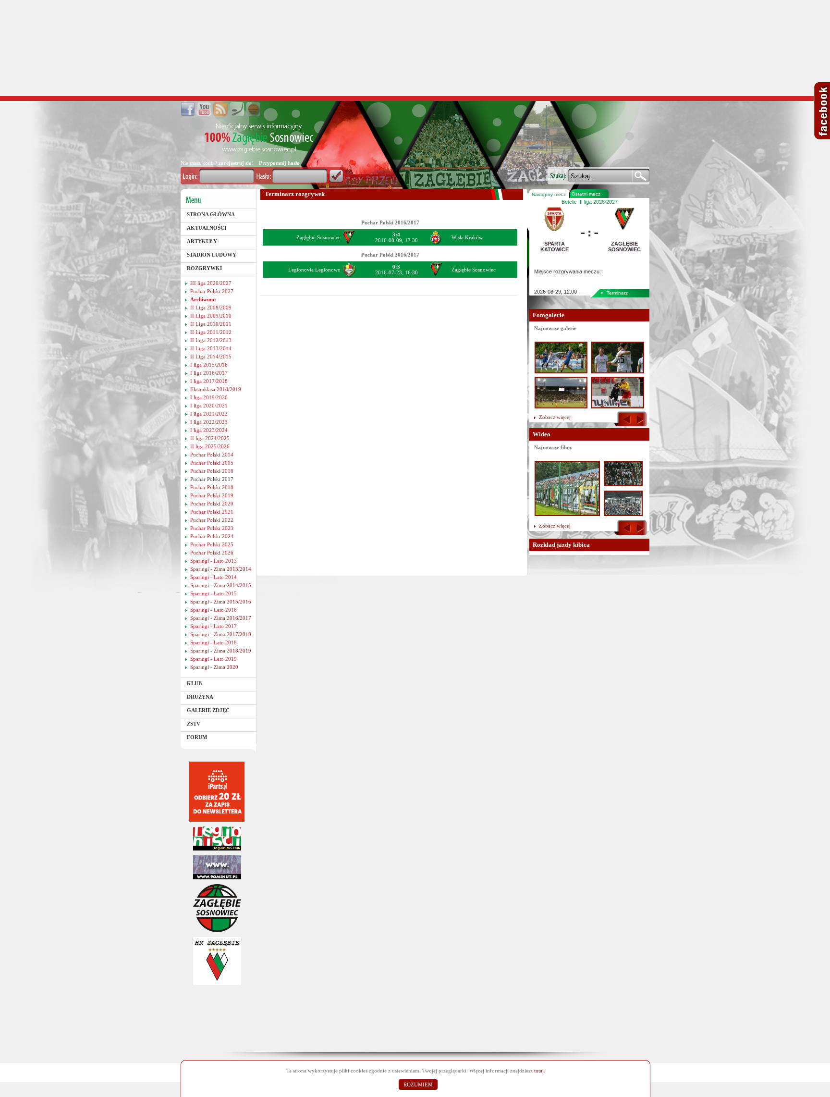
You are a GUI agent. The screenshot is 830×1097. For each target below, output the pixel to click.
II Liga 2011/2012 (211, 332)
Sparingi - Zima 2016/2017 (220, 618)
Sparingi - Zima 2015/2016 (220, 601)
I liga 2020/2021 (209, 405)
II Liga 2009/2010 (211, 316)
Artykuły (202, 241)
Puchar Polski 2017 (211, 479)
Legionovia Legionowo (314, 269)
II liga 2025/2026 (210, 446)
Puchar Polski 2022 (211, 520)
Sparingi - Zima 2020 (214, 667)
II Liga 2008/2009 (211, 307)
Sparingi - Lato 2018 (213, 642)
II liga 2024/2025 (210, 438)
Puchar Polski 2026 (211, 552)
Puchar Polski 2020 (211, 503)
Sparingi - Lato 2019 (213, 659)
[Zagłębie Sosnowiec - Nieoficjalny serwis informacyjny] (259, 138)
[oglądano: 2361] (617, 371)
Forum (197, 737)
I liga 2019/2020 (209, 397)
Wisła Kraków (467, 237)
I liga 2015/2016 (209, 365)
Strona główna (211, 214)
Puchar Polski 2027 (211, 291)
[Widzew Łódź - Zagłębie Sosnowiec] (623, 483)
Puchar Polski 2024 (211, 536)
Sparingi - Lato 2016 (213, 610)
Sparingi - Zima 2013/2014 (220, 569)
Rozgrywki (204, 268)
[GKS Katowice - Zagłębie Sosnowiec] (567, 513)
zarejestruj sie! (236, 163)
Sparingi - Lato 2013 (213, 561)
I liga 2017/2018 (209, 381)
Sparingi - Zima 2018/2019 (220, 650)
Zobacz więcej (555, 417)
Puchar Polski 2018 (211, 487)
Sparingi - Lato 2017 (213, 626)
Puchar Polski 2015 (211, 463)
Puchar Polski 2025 (211, 544)
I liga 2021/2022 (209, 414)
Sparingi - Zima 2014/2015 (220, 585)
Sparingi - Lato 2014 (213, 577)
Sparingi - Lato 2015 (213, 593)
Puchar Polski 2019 (211, 495)
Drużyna (200, 697)
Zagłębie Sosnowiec (318, 237)
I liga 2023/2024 (209, 430)
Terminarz (617, 293)
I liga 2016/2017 (209, 373)
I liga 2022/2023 (209, 422)
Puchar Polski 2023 (211, 528)
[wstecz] (627, 420)
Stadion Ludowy (211, 255)
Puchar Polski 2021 (211, 512)
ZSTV (193, 724)
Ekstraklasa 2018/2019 (215, 389)
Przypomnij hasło (279, 163)
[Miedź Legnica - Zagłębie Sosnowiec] (623, 513)
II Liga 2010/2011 (211, 324)
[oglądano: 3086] (617, 406)
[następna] (640, 420)
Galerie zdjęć (208, 710)
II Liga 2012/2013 (211, 340)
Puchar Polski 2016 (211, 471)
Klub (194, 683)
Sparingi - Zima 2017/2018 (220, 634)
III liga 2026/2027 (211, 283)
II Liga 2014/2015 (211, 356)
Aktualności (206, 228)
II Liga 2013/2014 (211, 348)
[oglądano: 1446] (561, 406)
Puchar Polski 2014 (211, 454)
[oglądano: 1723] (561, 371)
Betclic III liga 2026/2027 (589, 202)
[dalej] (640, 528)
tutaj (539, 1070)
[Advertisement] (415, 48)
